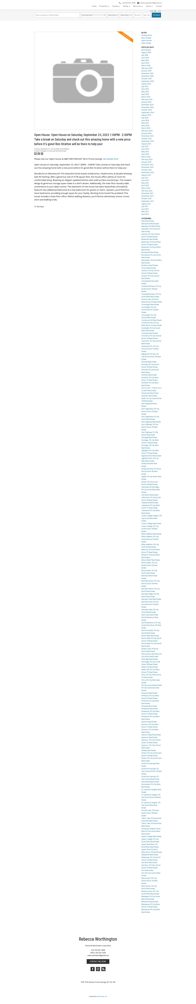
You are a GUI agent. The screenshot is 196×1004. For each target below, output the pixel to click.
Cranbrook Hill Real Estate (151, 320)
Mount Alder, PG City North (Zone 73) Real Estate (149, 565)
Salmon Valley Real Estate (151, 735)
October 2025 (146, 78)
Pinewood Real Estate (149, 709)
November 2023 (147, 136)
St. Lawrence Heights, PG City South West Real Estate (150, 805)
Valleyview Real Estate (149, 855)
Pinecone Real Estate (149, 693)
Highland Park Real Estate (151, 456)
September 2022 (147, 172)
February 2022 (146, 191)
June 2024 (145, 120)
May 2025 (145, 91)
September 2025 (147, 81)
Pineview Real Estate (149, 706)
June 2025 (145, 89)
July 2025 (144, 86)
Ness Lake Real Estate (149, 615)
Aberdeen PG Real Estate (150, 226)
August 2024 (146, 115)
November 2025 (147, 76)
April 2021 (145, 214)
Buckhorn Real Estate (149, 265)
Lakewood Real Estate (149, 502)
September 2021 (147, 201)
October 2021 (146, 198)
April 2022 (145, 185)
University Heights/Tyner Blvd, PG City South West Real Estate (151, 831)
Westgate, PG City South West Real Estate (53, 151)
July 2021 (144, 206)
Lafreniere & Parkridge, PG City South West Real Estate (150, 489)
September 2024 (147, 112)
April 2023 (145, 154)
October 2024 (146, 110)
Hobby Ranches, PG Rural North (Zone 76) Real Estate (151, 471)
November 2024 (147, 107)
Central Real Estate (148, 268)
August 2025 (146, 84)
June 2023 (145, 149)
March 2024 (145, 128)
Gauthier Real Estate (149, 396)
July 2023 (144, 146)
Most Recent (146, 50)
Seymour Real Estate (149, 737)
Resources (137, 6)
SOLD (159, 11)
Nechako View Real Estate (151, 599)
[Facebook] (93, 969)
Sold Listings (146, 43)
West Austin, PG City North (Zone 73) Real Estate (149, 880)
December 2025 (147, 73)
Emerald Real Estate (148, 362)
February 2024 (146, 131)
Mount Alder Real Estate (150, 560)
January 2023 (146, 162)
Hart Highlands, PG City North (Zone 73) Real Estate (150, 411)
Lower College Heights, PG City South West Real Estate (151, 518)
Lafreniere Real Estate (149, 495)
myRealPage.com (102, 996)
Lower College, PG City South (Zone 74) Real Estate (150, 528)
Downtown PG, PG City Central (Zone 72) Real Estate (150, 349)
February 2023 (146, 159)
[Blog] (103, 969)
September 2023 (147, 141)
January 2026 (146, 71)
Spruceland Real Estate (150, 782)
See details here (110, 159)
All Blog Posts (146, 35)
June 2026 (145, 58)
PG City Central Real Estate (151, 685)
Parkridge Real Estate (149, 659)
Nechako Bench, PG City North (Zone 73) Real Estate (150, 583)
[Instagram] (98, 969)
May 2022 (145, 183)
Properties (103, 6)
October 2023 (146, 138)
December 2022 (147, 165)
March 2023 (145, 157)
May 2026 (145, 60)
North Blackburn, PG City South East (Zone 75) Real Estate (151, 625)
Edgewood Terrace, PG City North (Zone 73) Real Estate (151, 356)
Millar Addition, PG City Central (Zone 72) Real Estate (150, 539)
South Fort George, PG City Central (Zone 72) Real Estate (151, 771)
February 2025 (146, 99)
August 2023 (146, 144)
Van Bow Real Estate (149, 862)
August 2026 (146, 52)
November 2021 (147, 196)
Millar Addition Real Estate (151, 534)
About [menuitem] (148, 6)
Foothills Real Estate (149, 375)
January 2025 (146, 102)
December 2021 (147, 193)
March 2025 (145, 97)
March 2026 (145, 65)
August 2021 (146, 204)
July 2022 (144, 178)
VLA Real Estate (147, 870)
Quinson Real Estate (149, 722)
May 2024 (145, 123)
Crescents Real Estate (149, 333)
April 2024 (145, 125)
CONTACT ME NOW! (98, 961)
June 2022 (145, 180)
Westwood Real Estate (149, 901)
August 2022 (146, 175)
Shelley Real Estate (148, 750)
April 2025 (145, 94)
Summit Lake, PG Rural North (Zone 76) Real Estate (150, 813)
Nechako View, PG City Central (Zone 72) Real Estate (149, 604)
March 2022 (145, 188)
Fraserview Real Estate (150, 393)
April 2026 (145, 63)
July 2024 (144, 118)
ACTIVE (152, 11)
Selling (125, 6)
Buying (115, 6)
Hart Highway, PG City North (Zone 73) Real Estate (149, 427)
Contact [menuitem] (159, 6)
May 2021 (145, 211)
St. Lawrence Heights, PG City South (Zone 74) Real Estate (151, 797)
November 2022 (147, 167)
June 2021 (145, 209)
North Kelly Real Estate (150, 636)
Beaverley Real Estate (149, 239)
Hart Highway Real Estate (151, 422)
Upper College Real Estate (151, 836)
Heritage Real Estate (149, 437)
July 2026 (144, 55)
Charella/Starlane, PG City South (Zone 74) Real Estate (151, 289)
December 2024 (147, 105)
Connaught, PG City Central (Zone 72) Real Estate (149, 309)
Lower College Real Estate (151, 523)
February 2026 (146, 68)
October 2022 (146, 170)
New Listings (146, 38)
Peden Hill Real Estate (149, 667)
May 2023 (145, 151)
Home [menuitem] (94, 6)
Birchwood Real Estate (149, 252)
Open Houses (146, 40)
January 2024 (146, 133)
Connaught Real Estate (150, 304)
